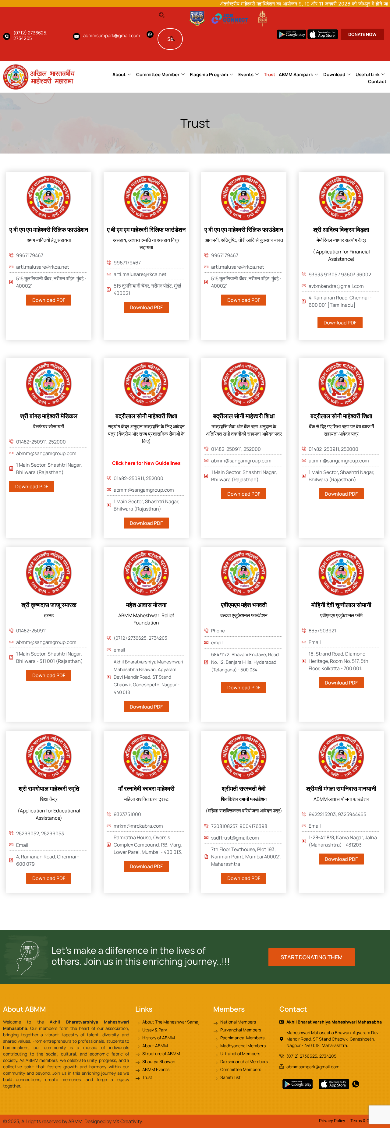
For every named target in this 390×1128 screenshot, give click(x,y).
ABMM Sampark (296, 74)
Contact (377, 81)
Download (334, 74)
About (119, 74)
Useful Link (368, 74)
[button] (165, 14)
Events (246, 74)
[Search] (172, 39)
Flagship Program (209, 74)
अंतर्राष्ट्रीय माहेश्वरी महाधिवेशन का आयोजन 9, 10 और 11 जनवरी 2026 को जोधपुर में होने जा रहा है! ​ (281, 4)
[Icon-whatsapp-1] (355, 1083)
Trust (269, 74)
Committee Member (157, 74)
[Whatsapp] (150, 34)
